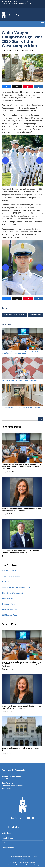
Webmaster (9, 865)
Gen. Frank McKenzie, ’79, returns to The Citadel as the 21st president (22, 407)
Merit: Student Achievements (13, 593)
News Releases (7, 838)
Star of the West (35, 315)
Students (31, 51)
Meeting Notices (8, 848)
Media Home (6, 833)
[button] (22, 160)
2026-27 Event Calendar (11, 576)
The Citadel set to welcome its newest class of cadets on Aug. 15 (20, 380)
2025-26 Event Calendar (11, 571)
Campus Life (17, 51)
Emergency (19, 865)
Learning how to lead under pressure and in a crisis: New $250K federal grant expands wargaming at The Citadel (22, 352)
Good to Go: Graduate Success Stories (16, 587)
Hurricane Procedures (10, 609)
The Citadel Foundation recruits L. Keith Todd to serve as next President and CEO (16, 3)
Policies (28, 865)
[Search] (40, 419)
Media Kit (5, 843)
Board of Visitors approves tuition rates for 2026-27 (21, 749)
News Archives (7, 598)
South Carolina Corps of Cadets (14, 315)
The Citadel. (18, 863)
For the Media (7, 582)
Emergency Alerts (8, 604)
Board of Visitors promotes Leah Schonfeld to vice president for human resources (21, 509)
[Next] (39, 160)
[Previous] (5, 160)
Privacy (36, 865)
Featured (25, 51)
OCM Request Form (9, 615)
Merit (32, 818)
